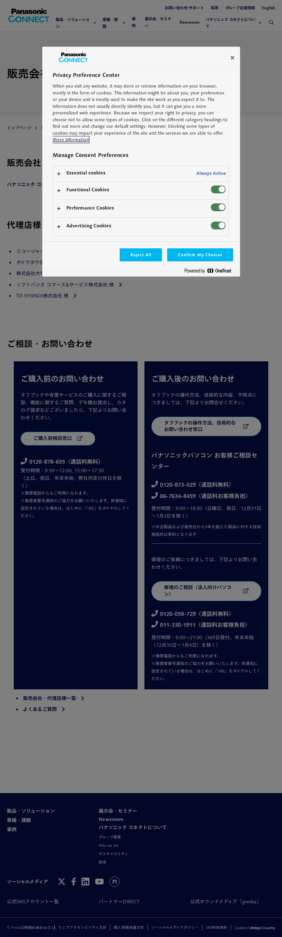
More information (71, 140)
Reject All (141, 254)
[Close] (232, 57)
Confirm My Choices (200, 254)
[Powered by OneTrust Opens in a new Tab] (210, 272)
